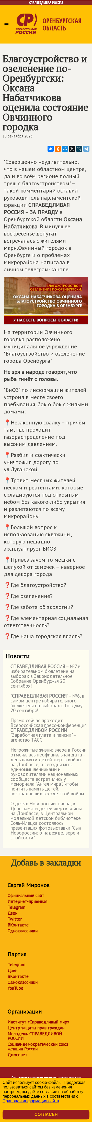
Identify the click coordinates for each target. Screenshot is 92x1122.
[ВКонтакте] (51, 149)
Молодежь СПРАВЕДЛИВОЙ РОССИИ (35, 1036)
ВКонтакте (18, 925)
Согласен (46, 1114)
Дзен (12, 913)
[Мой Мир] (65, 149)
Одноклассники (23, 930)
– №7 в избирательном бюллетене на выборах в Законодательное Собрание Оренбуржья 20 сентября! (42, 676)
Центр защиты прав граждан (36, 1027)
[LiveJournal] (79, 149)
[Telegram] (86, 149)
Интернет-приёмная (27, 901)
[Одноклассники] (58, 149)
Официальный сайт (26, 895)
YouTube (15, 988)
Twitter (15, 919)
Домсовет (17, 1054)
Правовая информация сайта (31, 1101)
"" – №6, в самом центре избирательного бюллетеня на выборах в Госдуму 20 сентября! (44, 703)
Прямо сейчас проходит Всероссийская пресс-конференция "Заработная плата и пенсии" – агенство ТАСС (46, 730)
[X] (72, 149)
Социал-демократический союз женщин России (38, 1046)
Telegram (16, 907)
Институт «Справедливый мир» (38, 1022)
